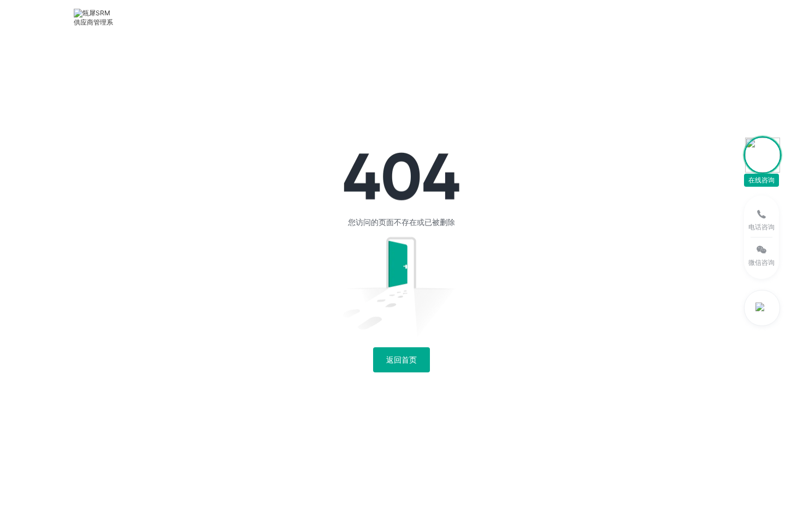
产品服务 (185, 17)
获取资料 (540, 17)
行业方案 (242, 17)
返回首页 (401, 359)
